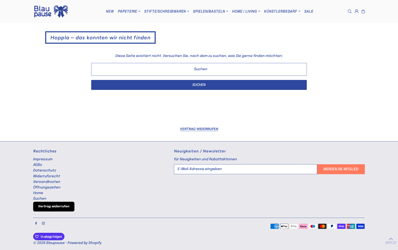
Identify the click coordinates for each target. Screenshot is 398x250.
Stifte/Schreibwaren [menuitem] (165, 11)
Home (38, 193)
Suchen (39, 198)
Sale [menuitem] (308, 11)
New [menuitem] (110, 11)
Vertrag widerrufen (199, 129)
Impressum (42, 159)
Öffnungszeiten (47, 187)
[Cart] (363, 11)
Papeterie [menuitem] (127, 11)
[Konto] (356, 11)
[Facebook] (36, 224)
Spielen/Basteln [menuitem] (209, 11)
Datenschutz (44, 170)
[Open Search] (350, 11)
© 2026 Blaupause (49, 243)
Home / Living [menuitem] (244, 11)
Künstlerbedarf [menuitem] (280, 11)
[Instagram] (43, 224)
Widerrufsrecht (46, 176)
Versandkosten (46, 182)
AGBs (37, 165)
